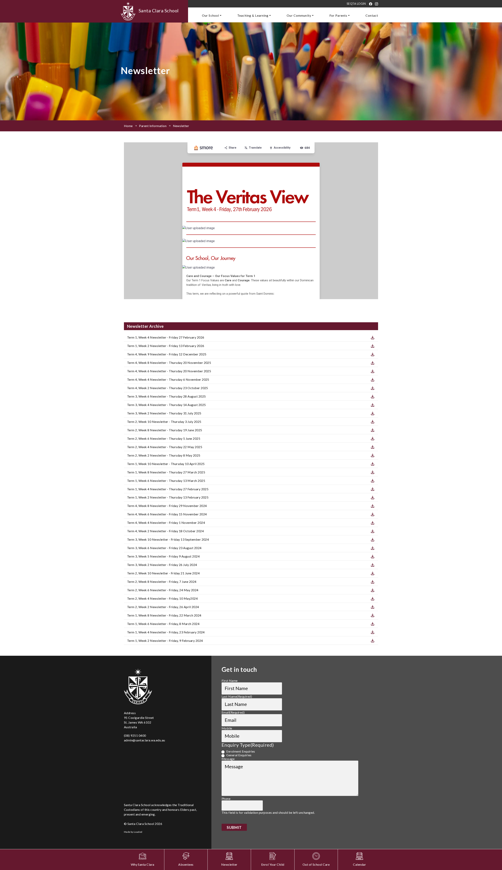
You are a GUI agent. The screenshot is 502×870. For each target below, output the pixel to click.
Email (233, 712)
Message (228, 759)
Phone (226, 798)
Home (128, 126)
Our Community (299, 15)
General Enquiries (238, 755)
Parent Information (152, 126)
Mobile (227, 728)
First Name (230, 680)
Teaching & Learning (252, 15)
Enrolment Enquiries (240, 751)
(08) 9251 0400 (135, 735)
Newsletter (181, 126)
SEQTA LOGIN (356, 3)
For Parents (338, 15)
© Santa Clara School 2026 (143, 824)
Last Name (237, 696)
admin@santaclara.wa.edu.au (144, 740)
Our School (210, 15)
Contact (372, 15)
